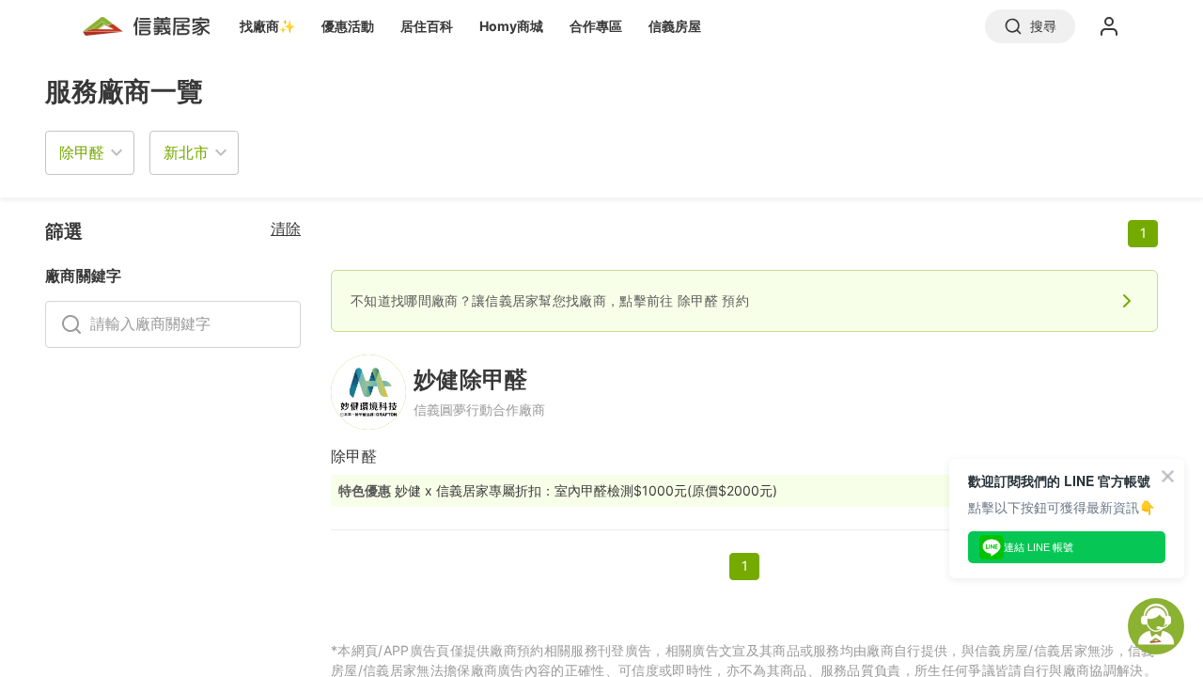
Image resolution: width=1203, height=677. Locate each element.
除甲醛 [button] (81, 152)
